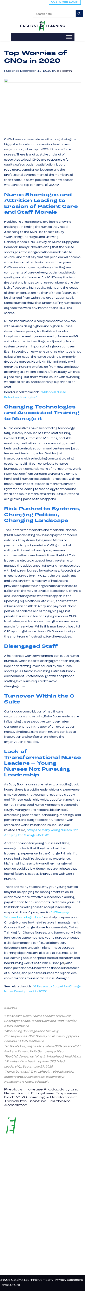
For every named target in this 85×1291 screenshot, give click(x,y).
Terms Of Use (10, 1285)
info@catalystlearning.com (24, 1170)
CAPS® (10, 1215)
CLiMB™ (11, 1195)
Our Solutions (21, 1181)
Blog (8, 1235)
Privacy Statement (69, 1280)
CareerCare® (14, 1222)
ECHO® (10, 1208)
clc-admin (64, 71)
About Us (14, 1242)
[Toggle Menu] (69, 37)
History (12, 1249)
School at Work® (17, 1202)
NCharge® (12, 1188)
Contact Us (15, 1256)
